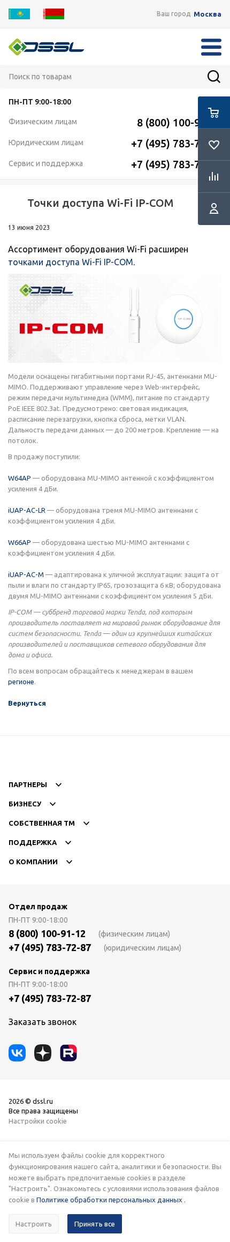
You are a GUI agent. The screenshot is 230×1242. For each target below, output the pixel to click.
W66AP (19, 542)
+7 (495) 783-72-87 (176, 143)
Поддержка (33, 842)
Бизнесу (25, 803)
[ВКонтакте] (17, 1052)
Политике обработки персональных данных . (111, 1199)
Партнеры (28, 784)
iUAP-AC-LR (26, 510)
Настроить (34, 1224)
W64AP (19, 478)
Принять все (94, 1224)
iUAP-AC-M (26, 574)
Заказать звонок (42, 1021)
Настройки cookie (38, 1121)
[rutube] (68, 1052)
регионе (21, 681)
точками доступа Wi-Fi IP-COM (70, 262)
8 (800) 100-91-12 (179, 122)
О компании (33, 861)
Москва (207, 14)
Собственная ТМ (42, 823)
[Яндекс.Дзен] (42, 1052)
